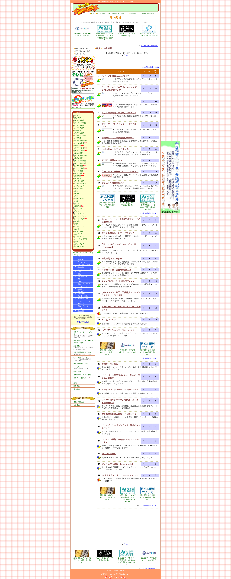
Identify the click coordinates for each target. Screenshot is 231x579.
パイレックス (79, 186)
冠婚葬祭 (81, 259)
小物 (79, 274)
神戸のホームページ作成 (82, 375)
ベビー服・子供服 (84, 264)
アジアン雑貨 (79, 120)
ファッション (82, 262)
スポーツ (81, 303)
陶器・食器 (79, 188)
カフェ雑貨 (79, 173)
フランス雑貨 (79, 125)
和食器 (77, 193)
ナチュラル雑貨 (80, 163)
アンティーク (82, 286)
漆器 (76, 191)
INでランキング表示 (81, 48)
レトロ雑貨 (79, 171)
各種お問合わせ (83, 322)
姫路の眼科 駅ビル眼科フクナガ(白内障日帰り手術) (107, 205)
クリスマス (81, 257)
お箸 (76, 201)
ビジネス (81, 308)
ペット (80, 289)
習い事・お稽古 (83, 296)
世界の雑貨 (79, 158)
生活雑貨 (78, 178)
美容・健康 (81, 294)
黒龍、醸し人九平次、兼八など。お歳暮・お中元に (107, 352)
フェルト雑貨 (79, 168)
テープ (77, 241)
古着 (79, 272)
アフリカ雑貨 (79, 148)
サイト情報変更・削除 (116, 14)
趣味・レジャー (83, 298)
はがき (77, 229)
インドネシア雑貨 (81, 140)
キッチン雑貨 (79, 181)
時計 (79, 279)
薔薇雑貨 (78, 176)
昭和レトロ (79, 209)
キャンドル (79, 231)
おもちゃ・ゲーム (84, 301)
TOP (92, 14)
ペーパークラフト (81, 239)
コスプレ (81, 267)
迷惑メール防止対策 (81, 364)
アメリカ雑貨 (79, 133)
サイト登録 (101, 14)
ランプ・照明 (79, 219)
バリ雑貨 (78, 138)
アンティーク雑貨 (81, 156)
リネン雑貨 (79, 166)
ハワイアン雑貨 (80, 135)
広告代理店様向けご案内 (82, 352)
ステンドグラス (80, 216)
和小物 (77, 211)
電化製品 (81, 291)
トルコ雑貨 (79, 153)
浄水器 (77, 221)
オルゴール (79, 234)
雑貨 (78, 112)
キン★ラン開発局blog (81, 378)
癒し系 (77, 204)
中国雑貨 (78, 145)
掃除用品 (78, 206)
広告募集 (133, 14)
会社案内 (77, 405)
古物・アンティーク (82, 244)
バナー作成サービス (81, 357)
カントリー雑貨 (80, 161)
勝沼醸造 (77, 389)
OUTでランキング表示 (82, 51)
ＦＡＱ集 (77, 367)
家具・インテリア (84, 284)
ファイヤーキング (81, 183)
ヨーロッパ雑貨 (80, 123)
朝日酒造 (77, 386)
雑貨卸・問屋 (79, 246)
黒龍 (75, 383)
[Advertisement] (127, 62)
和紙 (76, 224)
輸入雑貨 (78, 118)
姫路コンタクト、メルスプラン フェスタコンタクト (149, 36)
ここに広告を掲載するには (149, 46)
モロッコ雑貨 (79, 150)
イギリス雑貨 (79, 128)
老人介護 (81, 311)
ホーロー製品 (79, 198)
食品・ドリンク (83, 306)
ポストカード (79, 226)
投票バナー (77, 371)
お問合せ (115, 570)
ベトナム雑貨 (79, 143)
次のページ (128, 55)
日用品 (80, 281)
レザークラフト (80, 236)
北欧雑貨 (78, 130)
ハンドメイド (79, 214)
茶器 (76, 196)
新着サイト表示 (80, 54)
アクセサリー (82, 276)
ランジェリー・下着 (85, 269)
